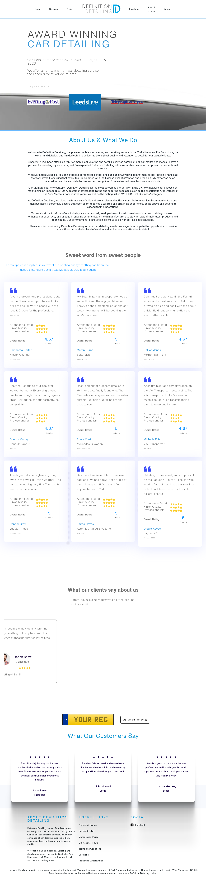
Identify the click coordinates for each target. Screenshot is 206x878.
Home (37, 9)
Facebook (140, 825)
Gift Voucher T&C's (88, 843)
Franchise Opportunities (91, 860)
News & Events (151, 9)
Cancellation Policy (88, 837)
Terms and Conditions (90, 848)
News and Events (88, 825)
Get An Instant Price (135, 719)
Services (53, 9)
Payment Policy (86, 831)
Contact (168, 9)
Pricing (69, 9)
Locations (134, 9)
